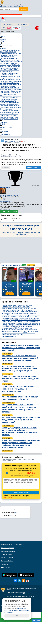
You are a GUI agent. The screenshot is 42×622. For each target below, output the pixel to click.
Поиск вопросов (6, 554)
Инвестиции (14, 73)
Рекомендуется (5, 187)
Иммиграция (8, 71)
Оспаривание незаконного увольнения (17, 310)
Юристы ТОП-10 (7, 24)
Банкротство (4, 57)
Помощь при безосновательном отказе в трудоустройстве (21, 320)
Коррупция (8, 81)
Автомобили (4, 50)
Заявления (4, 70)
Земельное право (13, 70)
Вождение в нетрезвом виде (9, 60)
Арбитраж (17, 53)
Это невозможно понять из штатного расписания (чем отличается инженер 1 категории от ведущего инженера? (20, 358)
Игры (2, 71)
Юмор (17, 117)
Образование (4, 96)
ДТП (12, 65)
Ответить (5, 167)
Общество (13, 96)
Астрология (9, 55)
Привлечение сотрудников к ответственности (20, 332)
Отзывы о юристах (7, 548)
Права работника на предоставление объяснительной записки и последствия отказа (20, 378)
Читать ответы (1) (33, 167)
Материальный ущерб (13, 84)
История (3, 78)
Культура (15, 83)
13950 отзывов (5, 200)
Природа (13, 101)
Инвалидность (5, 73)
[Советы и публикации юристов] (2, 2)
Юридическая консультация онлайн (12, 6)
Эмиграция (11, 117)
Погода (8, 97)
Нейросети (14, 91)
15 (14, 509)
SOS (37, 28)
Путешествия (4, 102)
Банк (15, 55)
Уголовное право (6, 114)
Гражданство (13, 61)
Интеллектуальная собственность (6, 75)
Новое (6, 28)
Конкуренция (10, 78)
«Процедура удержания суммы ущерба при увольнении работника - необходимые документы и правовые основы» (19, 431)
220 (16, 512)
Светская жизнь (5, 104)
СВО (12, 104)
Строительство (5, 110)
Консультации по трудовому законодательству (17, 327)
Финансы (15, 114)
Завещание (16, 66)
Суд (11, 110)
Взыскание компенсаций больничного (17, 306)
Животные (4, 66)
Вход (3, 21)
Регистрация (31, 265)
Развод (11, 102)
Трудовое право (13, 112)
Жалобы (17, 65)
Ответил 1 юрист (7, 353)
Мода (9, 88)
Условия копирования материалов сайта (20, 596)
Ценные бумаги (5, 115)
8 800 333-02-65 (22, 473)
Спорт (2, 109)
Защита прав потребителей (9, 68)
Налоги (11, 89)
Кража (19, 81)
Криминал (8, 83)
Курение (3, 84)
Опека (19, 96)
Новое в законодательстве (11, 91)
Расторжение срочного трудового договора (17, 328)
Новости (17, 92)
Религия (17, 102)
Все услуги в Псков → (9, 336)
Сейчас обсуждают (21, 24)
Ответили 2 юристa (7, 394)
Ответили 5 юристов (8, 402)
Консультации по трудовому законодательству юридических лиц (19, 330)
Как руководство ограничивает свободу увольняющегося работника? (20, 398)
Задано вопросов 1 (11, 141)
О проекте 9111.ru (7, 561)
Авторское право (10, 52)
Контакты (4, 564)
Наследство (18, 89)
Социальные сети (15, 107)
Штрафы (14, 115)
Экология (3, 117)
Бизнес (11, 57)
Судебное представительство (16, 318)
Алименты (3, 53)
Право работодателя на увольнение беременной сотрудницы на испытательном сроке (18, 388)
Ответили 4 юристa (7, 425)
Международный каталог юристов (12, 544)
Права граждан (11, 99)
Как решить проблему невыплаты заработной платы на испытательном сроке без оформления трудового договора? (19, 408)
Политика (14, 97)
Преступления (5, 101)
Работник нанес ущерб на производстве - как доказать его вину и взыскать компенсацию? (21, 419)
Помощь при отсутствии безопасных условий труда (20, 322)
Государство (4, 61)
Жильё (10, 66)
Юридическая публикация (9, 119)
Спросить (10, 294)
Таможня (16, 110)
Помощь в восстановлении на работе (19, 309)
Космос (14, 81)
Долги (8, 63)
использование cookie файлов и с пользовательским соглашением (16, 610)
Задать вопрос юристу (9, 211)
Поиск (24, 265)
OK (17, 616)
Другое (8, 65)
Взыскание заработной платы (13, 305)
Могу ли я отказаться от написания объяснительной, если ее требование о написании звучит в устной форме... (19, 368)
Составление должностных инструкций (18, 333)
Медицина (3, 86)
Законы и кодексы (7, 557)
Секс (16, 104)
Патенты (3, 97)
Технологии (4, 112)
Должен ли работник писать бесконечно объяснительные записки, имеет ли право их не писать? (21, 347)
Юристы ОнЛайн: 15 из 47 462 (11, 265)
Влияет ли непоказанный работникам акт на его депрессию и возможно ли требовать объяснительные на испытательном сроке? (21, 443)
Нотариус (3, 94)
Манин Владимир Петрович (9, 195)
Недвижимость (5, 91)
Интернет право (15, 76)
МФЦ (6, 89)
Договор (3, 63)
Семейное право (5, 106)
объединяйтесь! (19, 5)
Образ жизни (11, 94)
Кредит (2, 83)
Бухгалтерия (4, 58)
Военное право (14, 58)
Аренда (2, 55)
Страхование (8, 109)
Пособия (3, 99)
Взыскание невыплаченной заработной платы (16, 307)
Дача (20, 61)
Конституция (4, 79)
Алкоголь (10, 53)
